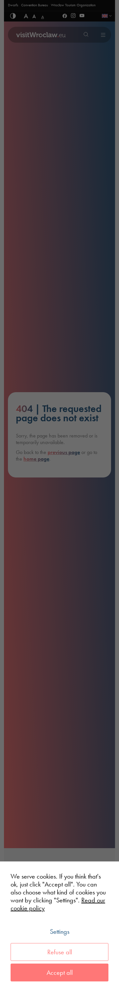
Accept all (60, 972)
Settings (59, 931)
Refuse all (59, 952)
